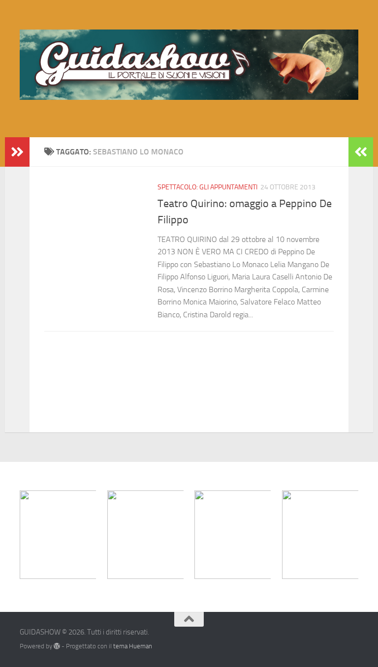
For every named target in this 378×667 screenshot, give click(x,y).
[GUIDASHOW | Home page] (189, 65)
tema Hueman (132, 646)
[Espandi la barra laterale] (17, 152)
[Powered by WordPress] (57, 646)
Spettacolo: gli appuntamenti (207, 187)
